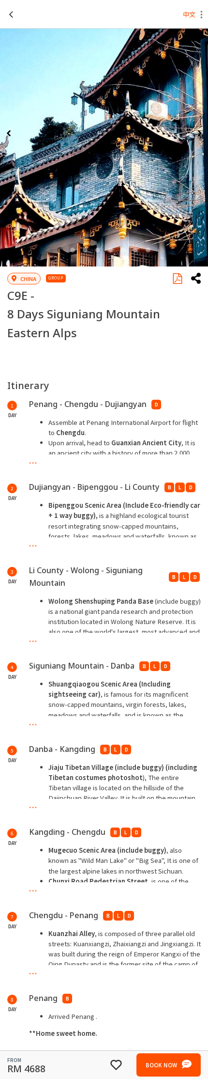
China (28, 278)
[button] (201, 15)
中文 (189, 14)
